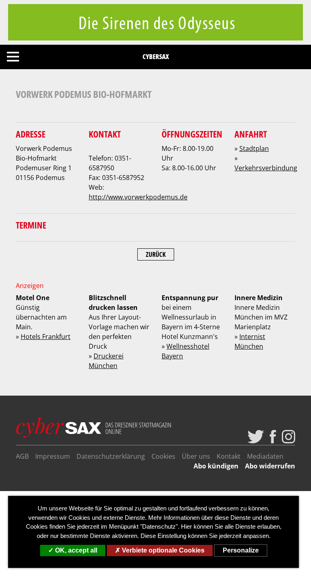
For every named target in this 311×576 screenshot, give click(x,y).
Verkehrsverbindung (265, 167)
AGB (22, 456)
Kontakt (229, 456)
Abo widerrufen (270, 466)
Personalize (241, 550)
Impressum (52, 456)
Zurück (156, 254)
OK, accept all (75, 550)
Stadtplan (254, 148)
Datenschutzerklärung (111, 456)
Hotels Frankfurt (45, 336)
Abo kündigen (216, 466)
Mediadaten (265, 456)
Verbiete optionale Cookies (162, 550)
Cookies (163, 456)
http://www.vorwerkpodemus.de (138, 197)
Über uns (196, 456)
